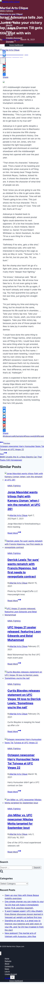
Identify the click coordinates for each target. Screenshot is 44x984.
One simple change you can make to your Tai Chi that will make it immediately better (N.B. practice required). (24, 904)
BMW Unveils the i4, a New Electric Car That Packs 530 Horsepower (21, 457)
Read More (14, 533)
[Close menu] (0, 953)
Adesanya (8, 436)
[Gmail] (22, 68)
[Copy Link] (22, 71)
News (9, 31)
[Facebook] (22, 408)
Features (10, 22)
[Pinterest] (22, 419)
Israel (40, 436)
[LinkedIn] (22, 66)
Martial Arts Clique (18, 515)
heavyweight (30, 436)
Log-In (9, 35)
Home (9, 19)
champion (19, 436)
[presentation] (24, 477)
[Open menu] (2, 61)
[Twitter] (22, 416)
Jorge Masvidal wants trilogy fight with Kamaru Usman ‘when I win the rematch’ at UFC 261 (24, 500)
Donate (7, 978)
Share (5, 77)
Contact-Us (11, 28)
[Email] (22, 413)
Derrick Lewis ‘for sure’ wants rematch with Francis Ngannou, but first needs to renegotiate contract (23, 568)
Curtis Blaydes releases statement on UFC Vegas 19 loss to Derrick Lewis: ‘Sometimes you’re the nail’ (24, 699)
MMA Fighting (14, 486)
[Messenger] (22, 411)
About (9, 25)
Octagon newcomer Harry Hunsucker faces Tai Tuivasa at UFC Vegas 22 (22, 446)
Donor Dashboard (16, 45)
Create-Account (14, 38)
